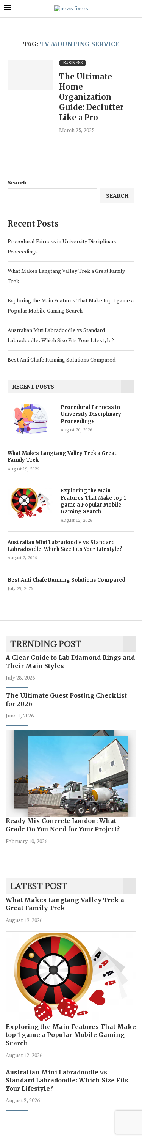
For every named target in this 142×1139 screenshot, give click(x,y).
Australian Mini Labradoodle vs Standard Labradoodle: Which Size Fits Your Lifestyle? (65, 545)
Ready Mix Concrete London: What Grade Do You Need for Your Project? (63, 825)
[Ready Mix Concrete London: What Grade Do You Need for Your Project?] (71, 773)
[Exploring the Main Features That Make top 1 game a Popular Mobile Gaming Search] (30, 503)
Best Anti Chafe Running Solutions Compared (61, 360)
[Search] (134, 8)
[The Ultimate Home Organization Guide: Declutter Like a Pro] (30, 75)
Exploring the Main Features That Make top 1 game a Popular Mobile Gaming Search (93, 501)
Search (17, 182)
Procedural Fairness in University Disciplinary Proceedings (91, 414)
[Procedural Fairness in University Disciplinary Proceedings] (30, 419)
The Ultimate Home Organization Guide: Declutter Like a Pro (91, 97)
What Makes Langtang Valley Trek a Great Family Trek (62, 456)
